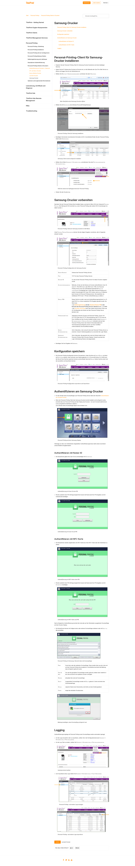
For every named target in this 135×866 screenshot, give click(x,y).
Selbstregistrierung (80, 305)
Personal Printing (34, 15)
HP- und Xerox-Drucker (35, 70)
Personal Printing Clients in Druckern (50, 15)
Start (27, 15)
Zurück (57, 842)
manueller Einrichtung (79, 308)
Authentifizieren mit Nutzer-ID (66, 41)
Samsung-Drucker (33, 78)
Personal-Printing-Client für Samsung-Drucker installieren (71, 27)
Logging (59, 48)
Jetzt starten (96, 2)
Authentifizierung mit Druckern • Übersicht (39, 68)
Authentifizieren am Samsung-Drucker (67, 38)
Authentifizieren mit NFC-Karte (66, 45)
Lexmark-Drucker (33, 75)
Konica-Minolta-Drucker (35, 73)
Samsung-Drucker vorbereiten (64, 31)
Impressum (87, 2)
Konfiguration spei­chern (63, 34)
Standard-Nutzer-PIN (95, 305)
